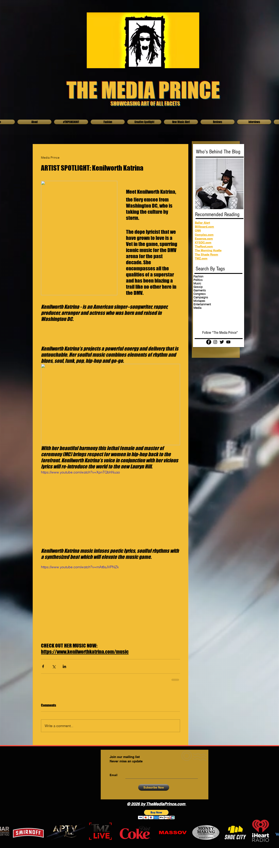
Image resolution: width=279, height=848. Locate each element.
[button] (156, 814)
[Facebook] (208, 341)
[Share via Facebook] (43, 666)
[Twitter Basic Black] (221, 341)
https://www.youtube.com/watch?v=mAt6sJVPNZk (80, 567)
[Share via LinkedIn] (64, 666)
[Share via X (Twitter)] (54, 666)
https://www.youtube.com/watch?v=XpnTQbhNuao (80, 472)
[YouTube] (228, 341)
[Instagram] (215, 341)
